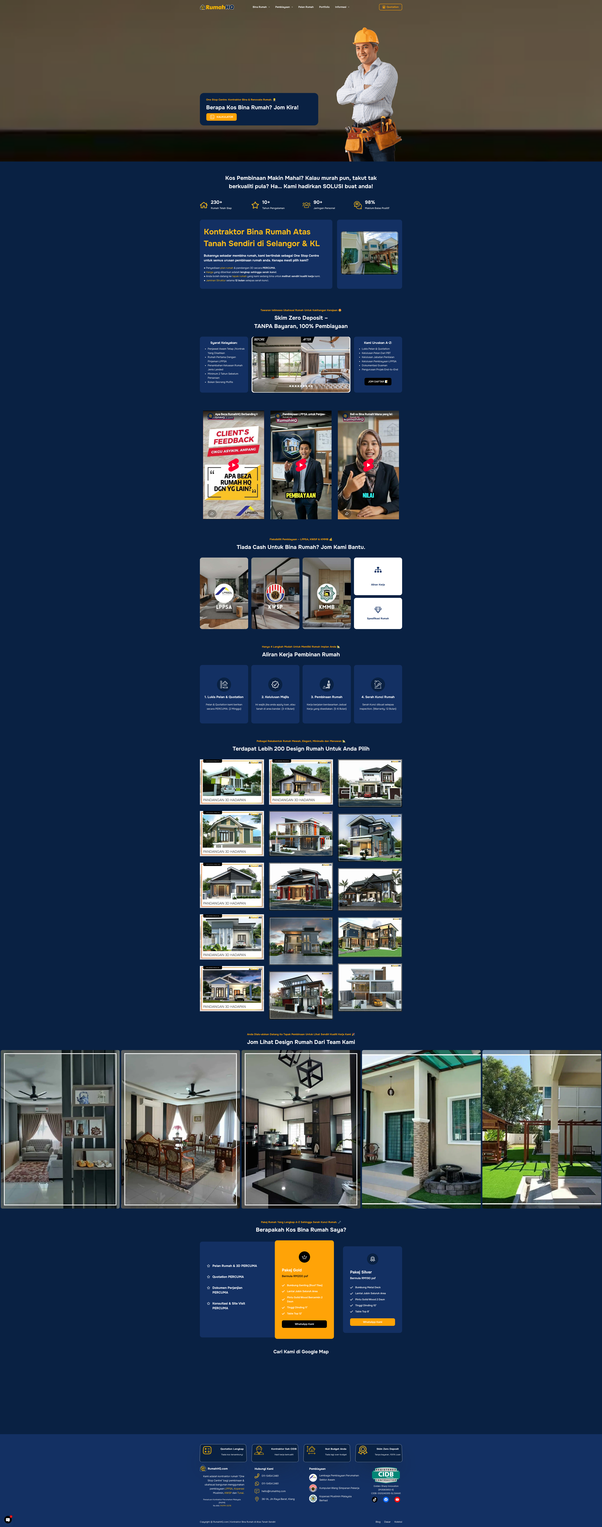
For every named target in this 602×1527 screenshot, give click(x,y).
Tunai (240, 1493)
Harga (209, 272)
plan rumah (226, 268)
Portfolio (324, 7)
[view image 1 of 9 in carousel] (290, 386)
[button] (301, 364)
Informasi (340, 7)
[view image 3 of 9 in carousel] (296, 386)
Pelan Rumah (306, 7)
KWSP (228, 1493)
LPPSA (229, 1488)
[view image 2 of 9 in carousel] (293, 386)
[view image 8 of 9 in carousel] (309, 386)
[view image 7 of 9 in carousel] (306, 386)
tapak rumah (239, 276)
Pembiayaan (282, 7)
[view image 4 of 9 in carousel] (298, 386)
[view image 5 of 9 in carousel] (301, 386)
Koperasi (239, 1488)
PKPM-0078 (225, 1505)
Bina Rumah (260, 7)
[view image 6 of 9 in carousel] (304, 386)
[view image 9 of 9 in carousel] (312, 386)
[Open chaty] (8, 1519)
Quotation (393, 7)
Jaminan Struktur (216, 280)
